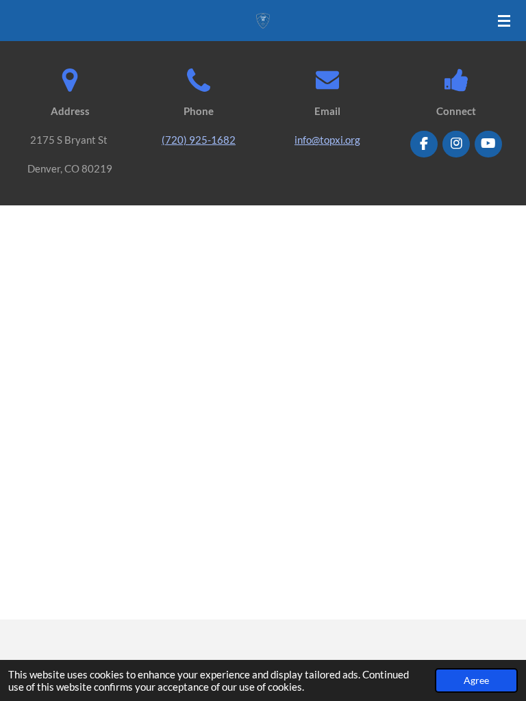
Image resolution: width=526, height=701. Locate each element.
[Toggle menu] (504, 20)
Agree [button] (476, 680)
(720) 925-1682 (199, 139)
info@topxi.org (327, 139)
